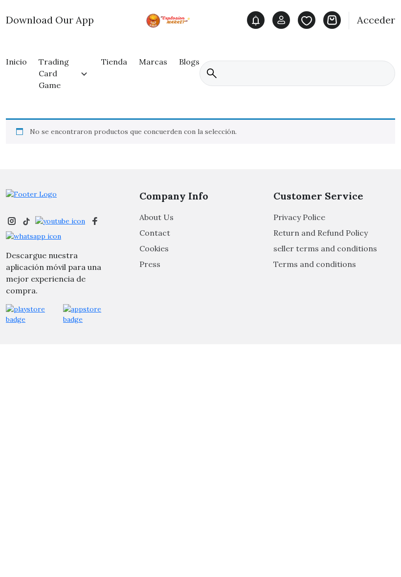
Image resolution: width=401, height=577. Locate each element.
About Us (156, 217)
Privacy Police (299, 217)
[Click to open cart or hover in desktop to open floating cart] (332, 20)
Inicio (16, 62)
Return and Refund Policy (320, 233)
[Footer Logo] (31, 194)
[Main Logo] (170, 19)
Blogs (189, 62)
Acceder (376, 20)
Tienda (114, 62)
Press (149, 264)
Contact (154, 233)
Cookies (154, 248)
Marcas (153, 62)
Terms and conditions (314, 264)
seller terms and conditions (325, 248)
